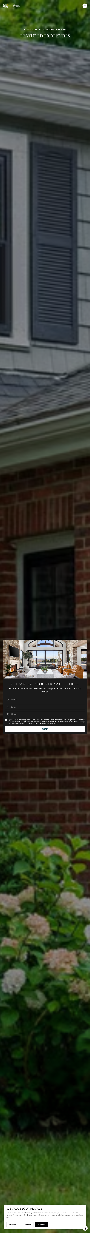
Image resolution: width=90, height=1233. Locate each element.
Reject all (12, 1224)
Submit (45, 729)
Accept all (41, 1224)
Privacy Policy (51, 723)
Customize (27, 1224)
